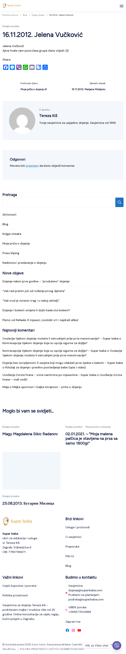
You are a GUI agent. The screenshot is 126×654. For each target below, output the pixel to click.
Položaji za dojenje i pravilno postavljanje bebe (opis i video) (45, 367)
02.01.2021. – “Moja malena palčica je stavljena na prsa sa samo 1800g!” (91, 438)
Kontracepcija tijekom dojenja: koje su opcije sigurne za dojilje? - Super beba (54, 351)
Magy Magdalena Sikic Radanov (30, 433)
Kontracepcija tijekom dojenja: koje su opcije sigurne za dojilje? (44, 343)
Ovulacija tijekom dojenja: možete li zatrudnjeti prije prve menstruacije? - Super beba (60, 338)
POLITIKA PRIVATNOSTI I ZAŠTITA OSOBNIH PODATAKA (52, 649)
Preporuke (72, 547)
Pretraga (9, 195)
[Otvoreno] (122, 6)
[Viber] (116, 645)
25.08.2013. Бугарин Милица (28, 503)
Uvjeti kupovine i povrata (19, 586)
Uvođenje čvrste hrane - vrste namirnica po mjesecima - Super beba (49, 375)
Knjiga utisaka (10, 25)
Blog (5, 224)
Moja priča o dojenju (16, 243)
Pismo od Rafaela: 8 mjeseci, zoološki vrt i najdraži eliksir (40, 320)
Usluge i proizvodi (77, 527)
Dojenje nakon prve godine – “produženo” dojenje (35, 281)
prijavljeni (32, 166)
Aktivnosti (9, 215)
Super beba (38, 644)
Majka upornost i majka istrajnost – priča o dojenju (47, 387)
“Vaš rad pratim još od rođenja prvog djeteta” (33, 291)
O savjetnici (73, 537)
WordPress (8, 649)
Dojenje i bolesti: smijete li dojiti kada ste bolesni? (36, 310)
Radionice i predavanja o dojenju (24, 263)
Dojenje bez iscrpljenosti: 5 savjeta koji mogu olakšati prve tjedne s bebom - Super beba (62, 363)
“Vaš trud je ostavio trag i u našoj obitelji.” (31, 301)
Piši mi (69, 556)
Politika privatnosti (15, 595)
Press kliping (10, 253)
